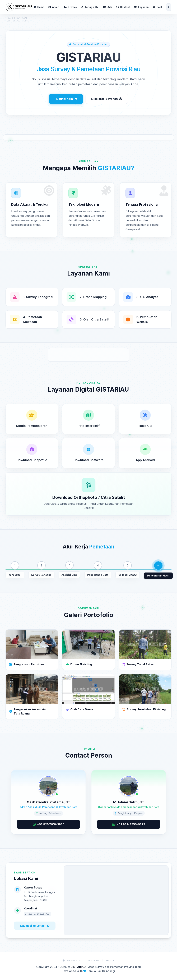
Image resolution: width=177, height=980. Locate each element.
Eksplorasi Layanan (104, 98)
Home (40, 7)
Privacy (72, 7)
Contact (125, 7)
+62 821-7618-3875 (50, 824)
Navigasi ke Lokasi (32, 925)
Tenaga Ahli (92, 7)
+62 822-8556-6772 (131, 824)
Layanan (143, 7)
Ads (110, 7)
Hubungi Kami (64, 98)
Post (159, 7)
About (55, 7)
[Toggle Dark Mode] (168, 7)
